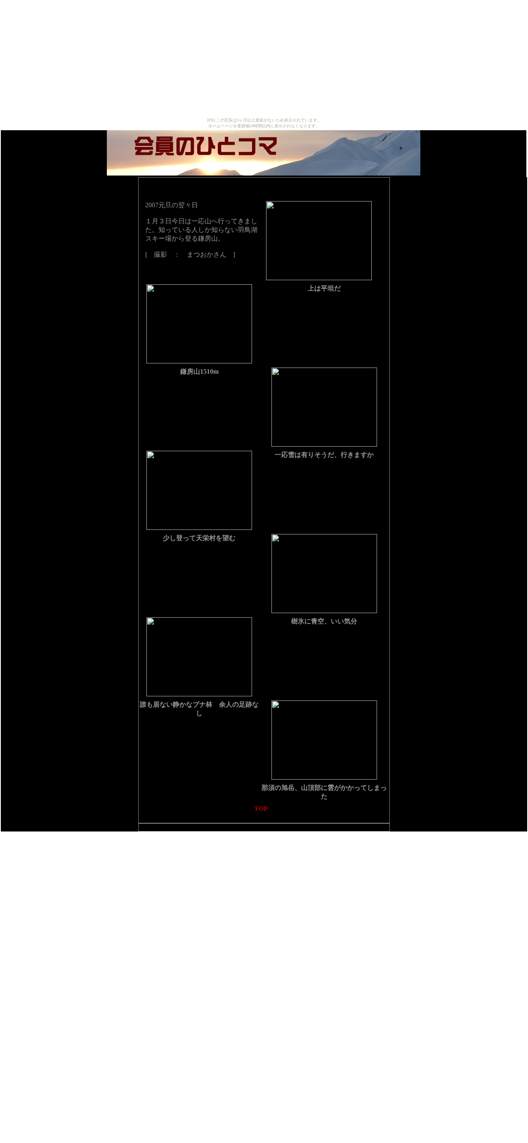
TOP (261, 808)
